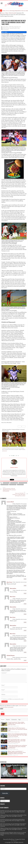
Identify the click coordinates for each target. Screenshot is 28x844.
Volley (6, 13)
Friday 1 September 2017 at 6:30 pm (20, 635)
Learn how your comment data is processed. (13, 706)
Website (3, 694)
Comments (14, 719)
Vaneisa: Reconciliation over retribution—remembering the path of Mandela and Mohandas (17, 747)
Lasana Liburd (5, 26)
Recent (2, 719)
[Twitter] (13, 841)
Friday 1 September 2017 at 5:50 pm (19, 657)
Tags (19, 719)
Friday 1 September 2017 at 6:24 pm (20, 619)
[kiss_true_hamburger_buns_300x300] (14, 169)
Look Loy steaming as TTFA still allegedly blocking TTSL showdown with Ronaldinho (9, 489)
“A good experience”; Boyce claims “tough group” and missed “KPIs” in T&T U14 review (16, 723)
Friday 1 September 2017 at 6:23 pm (20, 609)
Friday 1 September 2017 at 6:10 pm (20, 582)
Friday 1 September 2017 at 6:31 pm (20, 646)
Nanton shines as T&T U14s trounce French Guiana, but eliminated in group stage (17, 729)
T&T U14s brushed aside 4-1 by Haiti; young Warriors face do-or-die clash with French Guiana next (16, 741)
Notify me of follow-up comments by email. (13, 699)
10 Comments (6, 29)
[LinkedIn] (15, 841)
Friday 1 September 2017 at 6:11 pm (20, 590)
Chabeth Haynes (11, 655)
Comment (4, 673)
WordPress (11, 839)
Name (3, 685)
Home (2, 13)
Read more (5, 450)
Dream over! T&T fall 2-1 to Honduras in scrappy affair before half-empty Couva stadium (19, 494)
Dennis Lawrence (14, 482)
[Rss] (11, 841)
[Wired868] (14, 3)
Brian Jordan (13, 588)
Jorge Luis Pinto (13, 484)
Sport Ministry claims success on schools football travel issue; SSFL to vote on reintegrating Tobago (13, 834)
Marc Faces (9, 582)
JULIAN (2, 819)
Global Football (12, 13)
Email (3, 690)
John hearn (3, 824)
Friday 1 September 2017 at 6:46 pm (20, 503)
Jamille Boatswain (4, 484)
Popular (8, 719)
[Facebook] (12, 841)
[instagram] (16, 841)
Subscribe (5, 793)
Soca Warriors (20, 484)
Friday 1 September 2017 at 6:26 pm (20, 627)
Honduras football (23, 482)
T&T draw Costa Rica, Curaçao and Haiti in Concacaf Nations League (13, 430)
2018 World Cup (6, 482)
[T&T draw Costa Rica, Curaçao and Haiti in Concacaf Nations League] (14, 440)
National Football (13, 28)
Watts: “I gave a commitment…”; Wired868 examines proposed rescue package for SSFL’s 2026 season (17, 752)
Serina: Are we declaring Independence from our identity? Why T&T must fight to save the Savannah (17, 735)
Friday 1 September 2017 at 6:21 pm (20, 598)
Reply (25, 578)
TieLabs (23, 839)
